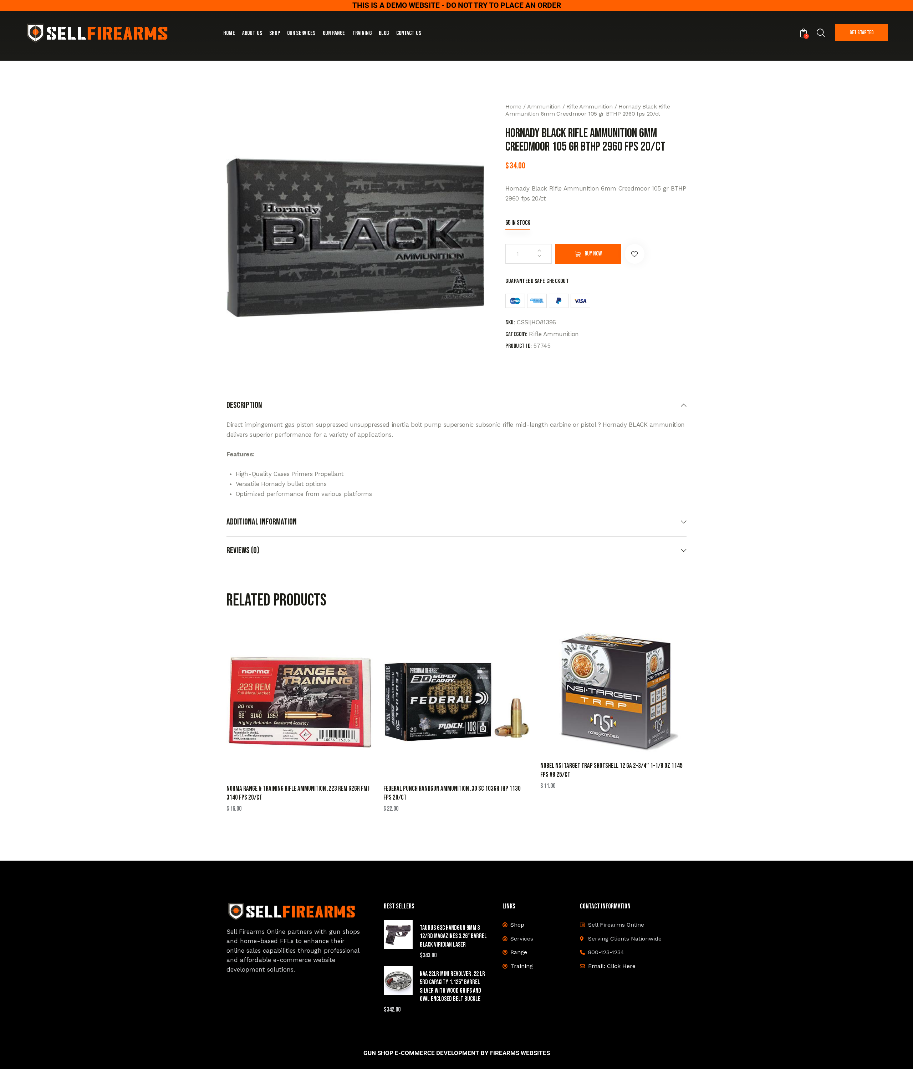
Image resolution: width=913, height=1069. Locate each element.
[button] (634, 254)
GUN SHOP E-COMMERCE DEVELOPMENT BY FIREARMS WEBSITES (456, 1053)
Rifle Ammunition (589, 106)
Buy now (593, 253)
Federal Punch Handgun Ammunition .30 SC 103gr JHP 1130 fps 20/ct (452, 793)
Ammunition (544, 106)
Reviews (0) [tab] (242, 550)
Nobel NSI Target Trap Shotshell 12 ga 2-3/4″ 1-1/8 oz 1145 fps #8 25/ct (611, 770)
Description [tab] (244, 405)
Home (513, 106)
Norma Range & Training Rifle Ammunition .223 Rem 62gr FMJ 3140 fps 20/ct (297, 793)
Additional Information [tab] (261, 522)
